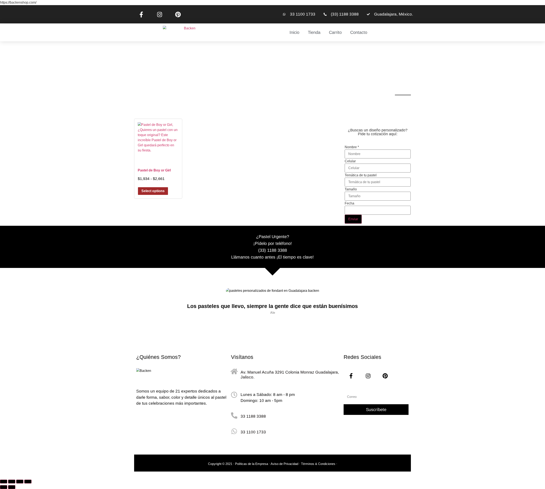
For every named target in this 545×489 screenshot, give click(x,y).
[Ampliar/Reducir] (3, 481)
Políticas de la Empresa (251, 464)
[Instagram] (159, 14)
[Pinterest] (178, 14)
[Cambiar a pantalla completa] (11, 481)
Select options (153, 191)
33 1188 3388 (253, 416)
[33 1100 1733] (234, 431)
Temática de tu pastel (361, 175)
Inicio (294, 32)
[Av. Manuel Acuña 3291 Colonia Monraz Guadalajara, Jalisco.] (234, 371)
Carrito (335, 32)
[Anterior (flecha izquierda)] (3, 487)
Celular (350, 161)
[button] (141, 308)
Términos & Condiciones (318, 464)
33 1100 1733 (253, 432)
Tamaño (351, 189)
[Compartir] (19, 481)
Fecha (349, 203)
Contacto (358, 32)
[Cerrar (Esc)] (28, 481)
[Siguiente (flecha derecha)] (11, 487)
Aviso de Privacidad (284, 464)
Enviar (353, 219)
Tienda (314, 32)
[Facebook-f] (141, 14)
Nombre (352, 147)
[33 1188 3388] (234, 415)
